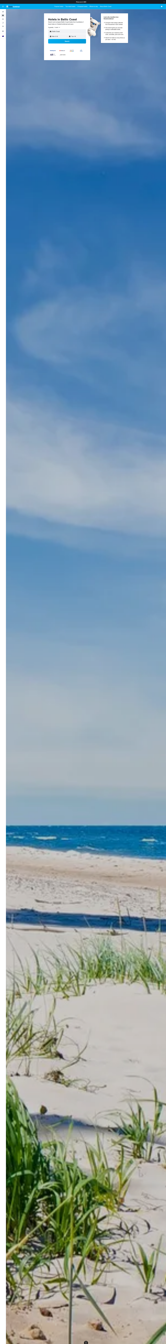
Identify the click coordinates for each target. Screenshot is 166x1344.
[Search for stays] (3, 15)
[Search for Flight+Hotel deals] (3, 22)
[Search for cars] (3, 19)
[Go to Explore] (3, 26)
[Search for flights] (3, 12)
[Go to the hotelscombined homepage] (13, 6)
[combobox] (54, 27)
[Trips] (3, 31)
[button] (164, 2)
